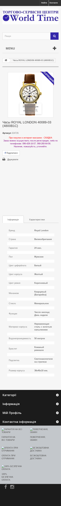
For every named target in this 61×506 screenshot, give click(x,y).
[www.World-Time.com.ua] (30, 16)
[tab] (13, 219)
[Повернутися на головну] (6, 60)
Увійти (44, 3)
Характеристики (37, 219)
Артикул (6, 133)
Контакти (54, 3)
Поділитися (12, 153)
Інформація (11, 219)
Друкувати (12, 159)
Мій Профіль (11, 413)
